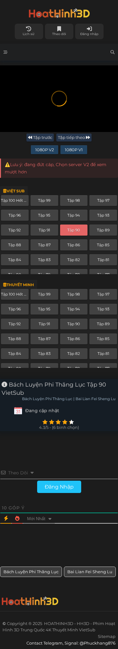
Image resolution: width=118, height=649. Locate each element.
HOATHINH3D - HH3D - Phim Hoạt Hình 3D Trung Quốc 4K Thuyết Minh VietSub (59, 12)
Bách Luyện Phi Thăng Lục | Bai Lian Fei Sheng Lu (68, 399)
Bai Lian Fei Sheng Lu (89, 571)
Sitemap (106, 636)
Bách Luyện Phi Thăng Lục (31, 571)
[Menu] (5, 52)
